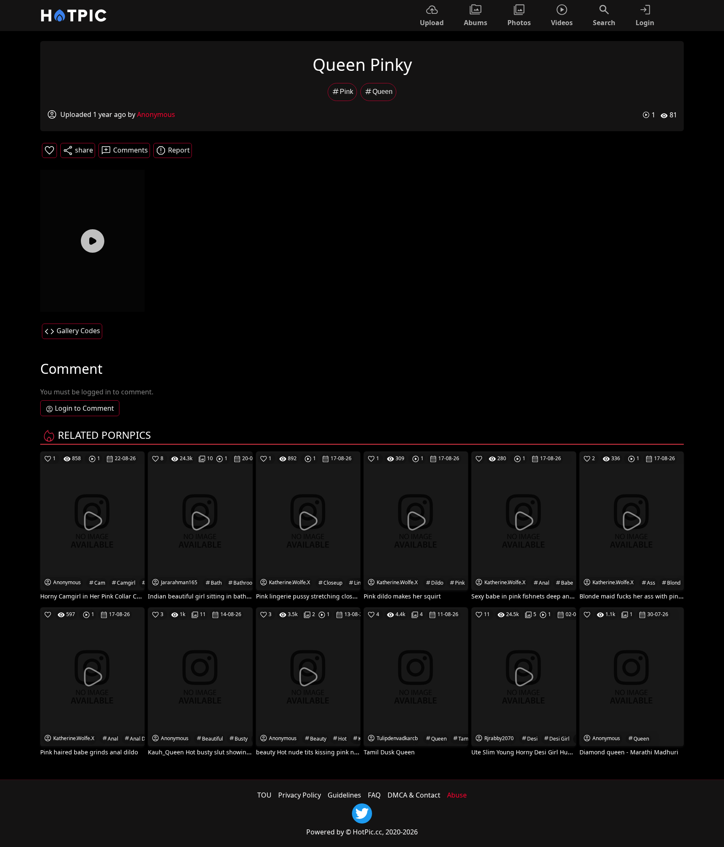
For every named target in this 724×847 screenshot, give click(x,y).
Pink (346, 91)
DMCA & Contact (414, 795)
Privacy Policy (299, 795)
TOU (264, 795)
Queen (382, 91)
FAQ (374, 795)
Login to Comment (84, 408)
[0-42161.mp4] (92, 240)
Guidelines (344, 795)
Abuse (457, 795)
